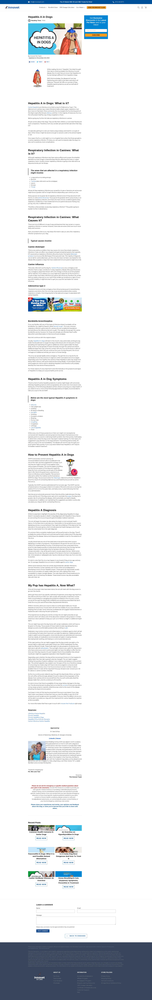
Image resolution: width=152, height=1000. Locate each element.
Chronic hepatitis (33, 715)
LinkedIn (52, 738)
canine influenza (43, 198)
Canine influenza (56, 268)
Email (79, 908)
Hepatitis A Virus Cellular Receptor (39, 719)
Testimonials (57, 978)
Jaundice (34, 412)
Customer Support (83, 990)
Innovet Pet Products (67, 703)
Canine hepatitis (33, 107)
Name (38, 908)
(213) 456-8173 (119, 2)
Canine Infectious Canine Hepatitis (39, 721)
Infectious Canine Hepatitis (36, 713)
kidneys (49, 113)
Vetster (58, 738)
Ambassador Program (84, 980)
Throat (33, 187)
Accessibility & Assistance (85, 976)
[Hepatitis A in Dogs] (55, 54)
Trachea (33, 181)
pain (66, 628)
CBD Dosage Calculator (84, 985)
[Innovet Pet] (39, 980)
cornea (65, 685)
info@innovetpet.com (37, 2)
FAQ (78, 992)
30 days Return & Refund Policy (111, 983)
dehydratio (44, 648)
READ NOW (41, 838)
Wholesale (56, 983)
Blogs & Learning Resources (86, 983)
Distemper (57, 478)
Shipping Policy (106, 978)
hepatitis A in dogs (39, 341)
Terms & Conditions (107, 980)
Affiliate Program (82, 978)
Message (39, 915)
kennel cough (58, 326)
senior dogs (69, 562)
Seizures (33, 405)
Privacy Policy (105, 976)
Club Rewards (57, 980)
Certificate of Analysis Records (86, 987)
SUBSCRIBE (96, 35)
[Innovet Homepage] (12, 7)
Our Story (56, 976)
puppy (69, 496)
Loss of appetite (36, 427)
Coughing (34, 422)
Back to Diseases (77, 936)
